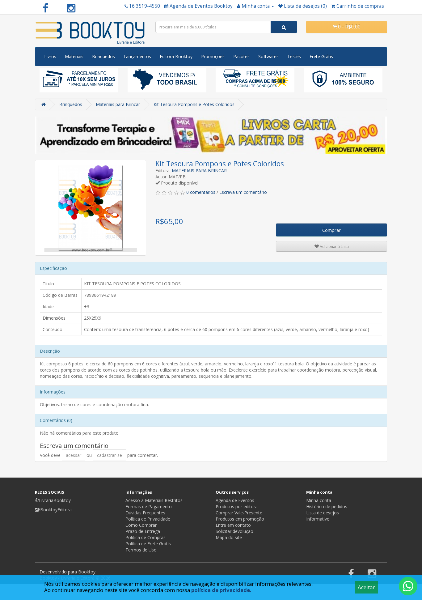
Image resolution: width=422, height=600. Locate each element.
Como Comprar (141, 525)
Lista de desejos (322, 513)
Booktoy (86, 572)
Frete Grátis (321, 56)
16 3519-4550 (144, 6)
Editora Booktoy (176, 56)
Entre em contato (233, 525)
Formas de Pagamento (148, 506)
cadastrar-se (109, 455)
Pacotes (241, 56)
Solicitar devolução (234, 531)
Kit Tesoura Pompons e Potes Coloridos (194, 104)
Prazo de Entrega (142, 531)
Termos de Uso (141, 550)
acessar (73, 455)
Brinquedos (103, 56)
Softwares (268, 56)
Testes (294, 56)
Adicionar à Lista (334, 246)
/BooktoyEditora (55, 510)
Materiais (74, 56)
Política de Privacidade (147, 519)
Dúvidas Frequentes (145, 513)
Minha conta (318, 500)
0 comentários (200, 192)
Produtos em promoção (240, 519)
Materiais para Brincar (118, 104)
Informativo (318, 519)
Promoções (213, 56)
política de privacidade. (221, 590)
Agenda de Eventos (235, 500)
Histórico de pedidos (326, 506)
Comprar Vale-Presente (239, 513)
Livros (50, 56)
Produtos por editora (237, 506)
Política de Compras (145, 537)
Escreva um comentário (243, 192)
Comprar (331, 230)
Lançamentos (137, 56)
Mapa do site (229, 537)
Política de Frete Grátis (148, 544)
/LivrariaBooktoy (54, 500)
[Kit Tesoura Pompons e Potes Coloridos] (90, 208)
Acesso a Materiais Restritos (154, 500)
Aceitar (366, 587)
